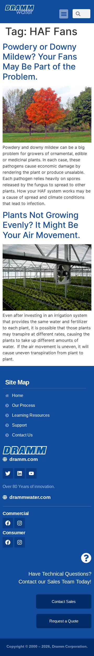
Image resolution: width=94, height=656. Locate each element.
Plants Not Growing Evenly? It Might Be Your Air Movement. (41, 225)
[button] (63, 13)
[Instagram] (19, 523)
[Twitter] (8, 473)
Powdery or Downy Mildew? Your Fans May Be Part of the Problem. (40, 62)
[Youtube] (31, 473)
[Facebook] (8, 523)
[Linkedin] (19, 473)
